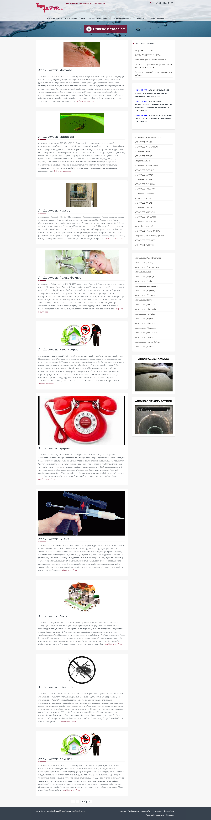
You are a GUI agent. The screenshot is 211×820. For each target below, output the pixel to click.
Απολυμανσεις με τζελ (53, 539)
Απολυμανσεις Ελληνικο (145, 304)
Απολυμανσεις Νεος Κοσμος (58, 349)
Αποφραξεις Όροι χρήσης (145, 226)
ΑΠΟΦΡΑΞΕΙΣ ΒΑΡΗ (142, 151)
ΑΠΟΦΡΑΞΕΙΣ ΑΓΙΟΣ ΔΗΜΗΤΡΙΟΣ (148, 137)
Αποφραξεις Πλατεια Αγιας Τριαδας (149, 235)
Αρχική (123, 811)
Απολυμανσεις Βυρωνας (145, 290)
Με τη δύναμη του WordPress (47, 811)
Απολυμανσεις (121, 18)
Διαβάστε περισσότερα (85, 101)
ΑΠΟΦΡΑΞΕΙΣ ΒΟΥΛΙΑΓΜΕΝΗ (146, 165)
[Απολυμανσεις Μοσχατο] (81, 54)
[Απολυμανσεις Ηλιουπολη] (82, 669)
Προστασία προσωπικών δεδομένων (160, 815)
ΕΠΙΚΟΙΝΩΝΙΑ (157, 18)
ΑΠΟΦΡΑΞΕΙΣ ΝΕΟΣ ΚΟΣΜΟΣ (146, 221)
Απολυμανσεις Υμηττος (54, 448)
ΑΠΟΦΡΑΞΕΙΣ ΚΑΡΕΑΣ (143, 203)
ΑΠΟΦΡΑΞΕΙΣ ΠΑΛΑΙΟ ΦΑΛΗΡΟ (147, 231)
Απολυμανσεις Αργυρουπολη (147, 267)
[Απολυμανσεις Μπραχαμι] (82, 123)
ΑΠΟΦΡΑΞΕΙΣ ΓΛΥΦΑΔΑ (144, 175)
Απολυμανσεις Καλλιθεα (55, 759)
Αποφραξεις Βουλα (142, 160)
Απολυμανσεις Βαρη (143, 272)
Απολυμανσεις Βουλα (143, 281)
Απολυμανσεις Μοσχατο (55, 70)
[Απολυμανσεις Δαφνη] (82, 597)
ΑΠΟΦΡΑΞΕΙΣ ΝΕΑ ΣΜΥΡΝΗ (146, 217)
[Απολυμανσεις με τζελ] (81, 513)
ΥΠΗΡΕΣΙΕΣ (140, 18)
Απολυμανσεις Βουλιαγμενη (146, 286)
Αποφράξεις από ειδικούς (145, 50)
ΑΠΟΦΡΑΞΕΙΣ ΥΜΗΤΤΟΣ (144, 245)
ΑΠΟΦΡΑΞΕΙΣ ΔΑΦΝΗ (143, 179)
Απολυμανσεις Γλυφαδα (145, 295)
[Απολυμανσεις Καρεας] (81, 195)
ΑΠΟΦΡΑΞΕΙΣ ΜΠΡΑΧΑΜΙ (145, 212)
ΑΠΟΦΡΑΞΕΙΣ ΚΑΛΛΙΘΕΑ (144, 198)
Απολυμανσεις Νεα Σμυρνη (146, 332)
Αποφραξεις (146, 811)
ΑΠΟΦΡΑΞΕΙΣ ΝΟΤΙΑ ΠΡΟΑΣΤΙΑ (62, 18)
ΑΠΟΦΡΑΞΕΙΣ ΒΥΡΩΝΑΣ (144, 170)
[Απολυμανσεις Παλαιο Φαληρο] (82, 262)
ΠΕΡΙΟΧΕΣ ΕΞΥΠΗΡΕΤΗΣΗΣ (94, 18)
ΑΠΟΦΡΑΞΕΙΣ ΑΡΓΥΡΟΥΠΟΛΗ (146, 147)
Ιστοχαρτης (157, 811)
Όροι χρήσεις (169, 811)
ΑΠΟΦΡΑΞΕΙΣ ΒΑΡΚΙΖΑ (144, 156)
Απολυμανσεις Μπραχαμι (56, 136)
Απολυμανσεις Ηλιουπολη (56, 687)
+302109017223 (164, 3)
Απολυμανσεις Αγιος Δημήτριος (148, 258)
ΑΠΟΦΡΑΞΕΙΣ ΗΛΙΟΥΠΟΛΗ (145, 189)
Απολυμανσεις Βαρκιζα (144, 276)
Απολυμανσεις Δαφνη (53, 616)
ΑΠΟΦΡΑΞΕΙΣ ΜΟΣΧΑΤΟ (144, 207)
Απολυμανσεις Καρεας (54, 210)
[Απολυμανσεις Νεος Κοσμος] (81, 334)
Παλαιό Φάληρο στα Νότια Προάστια (150, 59)
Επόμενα (86, 801)
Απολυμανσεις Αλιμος (144, 262)
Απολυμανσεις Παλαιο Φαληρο (59, 277)
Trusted (68, 811)
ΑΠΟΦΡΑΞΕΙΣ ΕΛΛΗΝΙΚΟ (145, 184)
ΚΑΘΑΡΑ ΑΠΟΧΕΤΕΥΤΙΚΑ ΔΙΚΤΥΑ (147, 55)
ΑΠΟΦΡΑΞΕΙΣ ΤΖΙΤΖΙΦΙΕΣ (145, 240)
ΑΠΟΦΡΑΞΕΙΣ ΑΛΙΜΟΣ (143, 142)
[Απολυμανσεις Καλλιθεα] (81, 744)
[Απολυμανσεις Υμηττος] (81, 420)
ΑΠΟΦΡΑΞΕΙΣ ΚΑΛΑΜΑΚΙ (144, 193)
